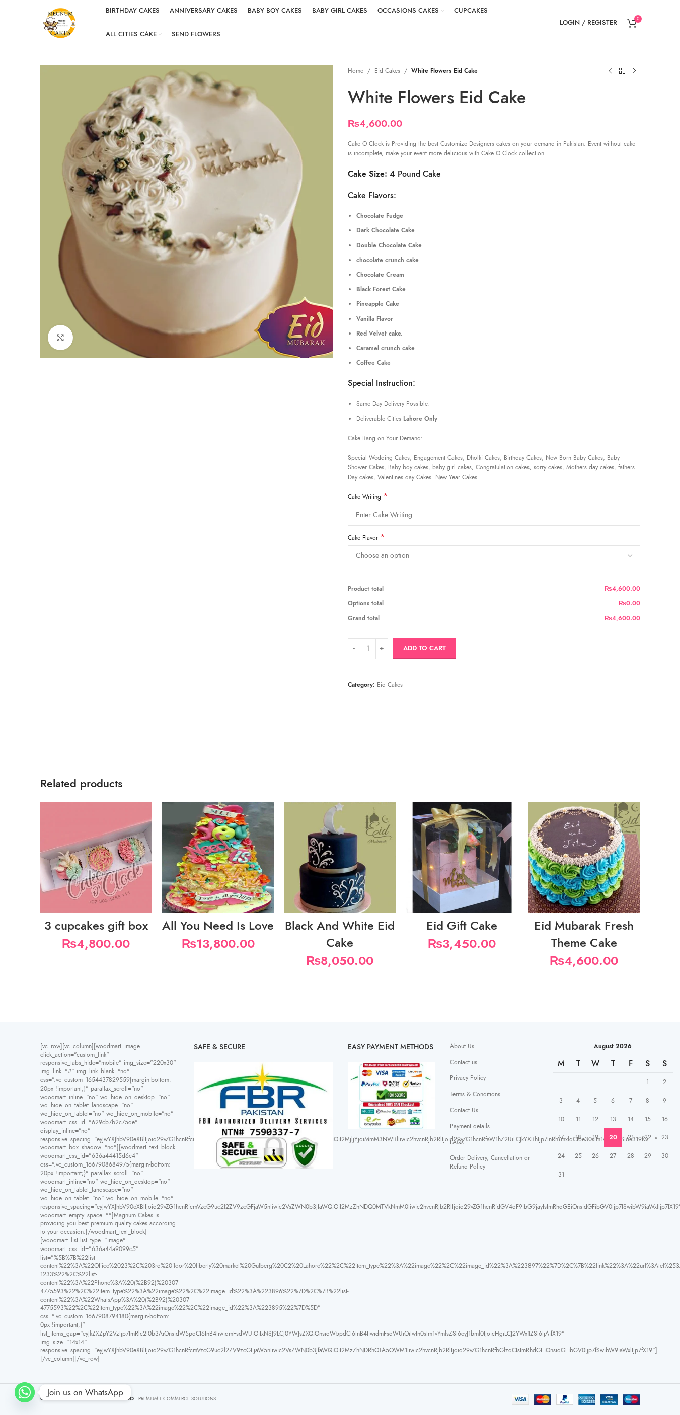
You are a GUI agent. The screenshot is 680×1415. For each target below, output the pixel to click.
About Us (462, 1046)
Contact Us (464, 1110)
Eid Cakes (387, 71)
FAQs (457, 1142)
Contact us (463, 1062)
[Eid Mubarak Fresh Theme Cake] (584, 857)
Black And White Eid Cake (340, 934)
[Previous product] (610, 71)
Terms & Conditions (475, 1094)
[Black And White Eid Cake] (340, 857)
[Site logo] (60, 22)
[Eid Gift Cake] (462, 857)
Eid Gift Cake (461, 925)
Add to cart (424, 648)
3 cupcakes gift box (96, 925)
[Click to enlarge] (60, 337)
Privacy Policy (468, 1078)
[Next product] (634, 71)
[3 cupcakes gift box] (96, 857)
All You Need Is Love (218, 925)
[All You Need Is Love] (218, 857)
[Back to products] (622, 71)
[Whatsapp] (25, 1392)
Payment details (470, 1126)
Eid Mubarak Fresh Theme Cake (584, 934)
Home (355, 71)
